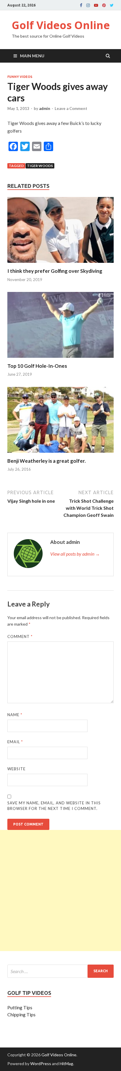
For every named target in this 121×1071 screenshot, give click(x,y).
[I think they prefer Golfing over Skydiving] (60, 264)
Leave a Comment (71, 108)
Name (14, 714)
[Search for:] (60, 971)
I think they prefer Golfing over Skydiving (54, 271)
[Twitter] (111, 5)
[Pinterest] (104, 5)
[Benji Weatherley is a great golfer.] (60, 454)
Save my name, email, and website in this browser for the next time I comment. (54, 806)
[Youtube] (96, 5)
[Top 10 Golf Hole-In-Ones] (60, 359)
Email (15, 741)
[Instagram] (88, 5)
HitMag (66, 1063)
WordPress (40, 1063)
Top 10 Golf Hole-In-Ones (37, 366)
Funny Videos (19, 76)
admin (44, 108)
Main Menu (32, 55)
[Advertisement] (60, 890)
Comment (20, 636)
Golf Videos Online (61, 25)
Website (16, 768)
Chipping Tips (21, 1014)
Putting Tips (19, 1007)
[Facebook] (81, 5)
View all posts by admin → (75, 554)
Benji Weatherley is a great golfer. (46, 461)
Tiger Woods (40, 165)
